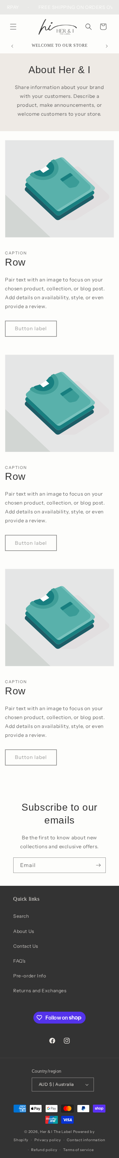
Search (21, 916)
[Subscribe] (98, 865)
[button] (13, 26)
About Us (23, 931)
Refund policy (44, 1149)
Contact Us (25, 946)
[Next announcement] (106, 46)
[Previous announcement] (12, 46)
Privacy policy (47, 1140)
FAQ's (19, 961)
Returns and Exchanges (40, 991)
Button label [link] (31, 328)
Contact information (86, 1140)
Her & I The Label (56, 1131)
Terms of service (78, 1149)
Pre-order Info (29, 976)
